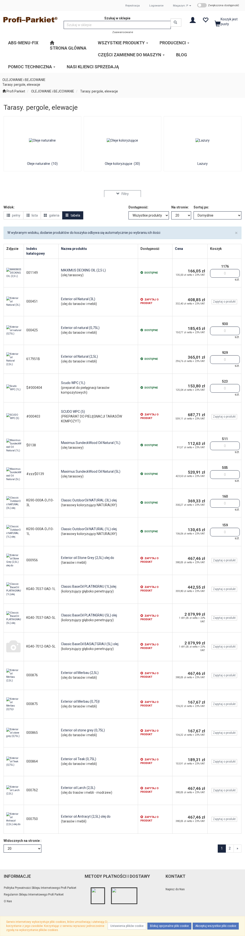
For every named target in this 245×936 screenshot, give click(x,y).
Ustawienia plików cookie (127, 926)
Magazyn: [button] (180, 5)
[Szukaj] (176, 22)
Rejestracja (132, 5)
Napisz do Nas (175, 889)
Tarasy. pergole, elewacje (99, 91)
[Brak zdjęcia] (13, 646)
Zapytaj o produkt (224, 301)
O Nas (8, 901)
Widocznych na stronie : (22, 841)
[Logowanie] (193, 20)
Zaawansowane (122, 32)
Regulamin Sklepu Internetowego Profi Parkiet (34, 894)
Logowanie (156, 5)
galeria (53, 215)
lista (34, 215)
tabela (75, 215)
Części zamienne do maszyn (130, 54)
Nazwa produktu (74, 249)
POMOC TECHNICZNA (30, 66)
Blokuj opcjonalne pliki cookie (169, 926)
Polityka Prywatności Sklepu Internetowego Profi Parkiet (40, 888)
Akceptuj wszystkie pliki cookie (215, 926)
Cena (179, 249)
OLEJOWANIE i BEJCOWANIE (52, 91)
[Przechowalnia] (205, 20)
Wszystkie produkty (122, 42)
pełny (15, 215)
